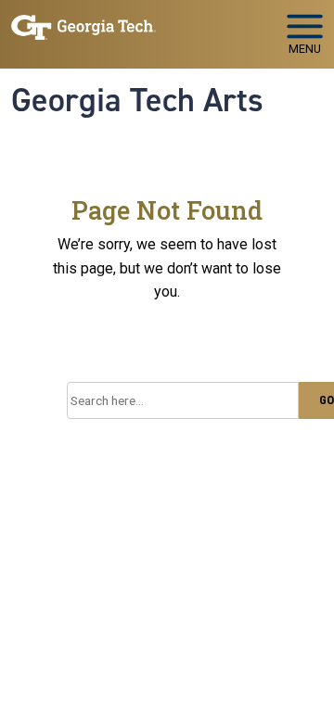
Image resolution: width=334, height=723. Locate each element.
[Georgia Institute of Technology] (83, 26)
